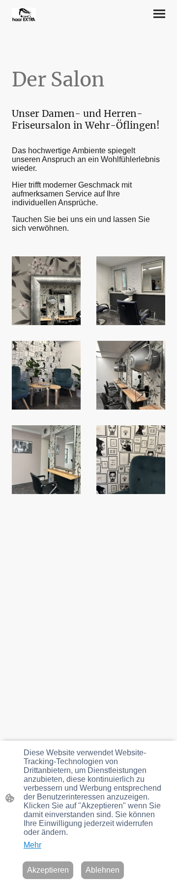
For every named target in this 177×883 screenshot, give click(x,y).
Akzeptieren (48, 870)
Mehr (32, 845)
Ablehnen (102, 870)
